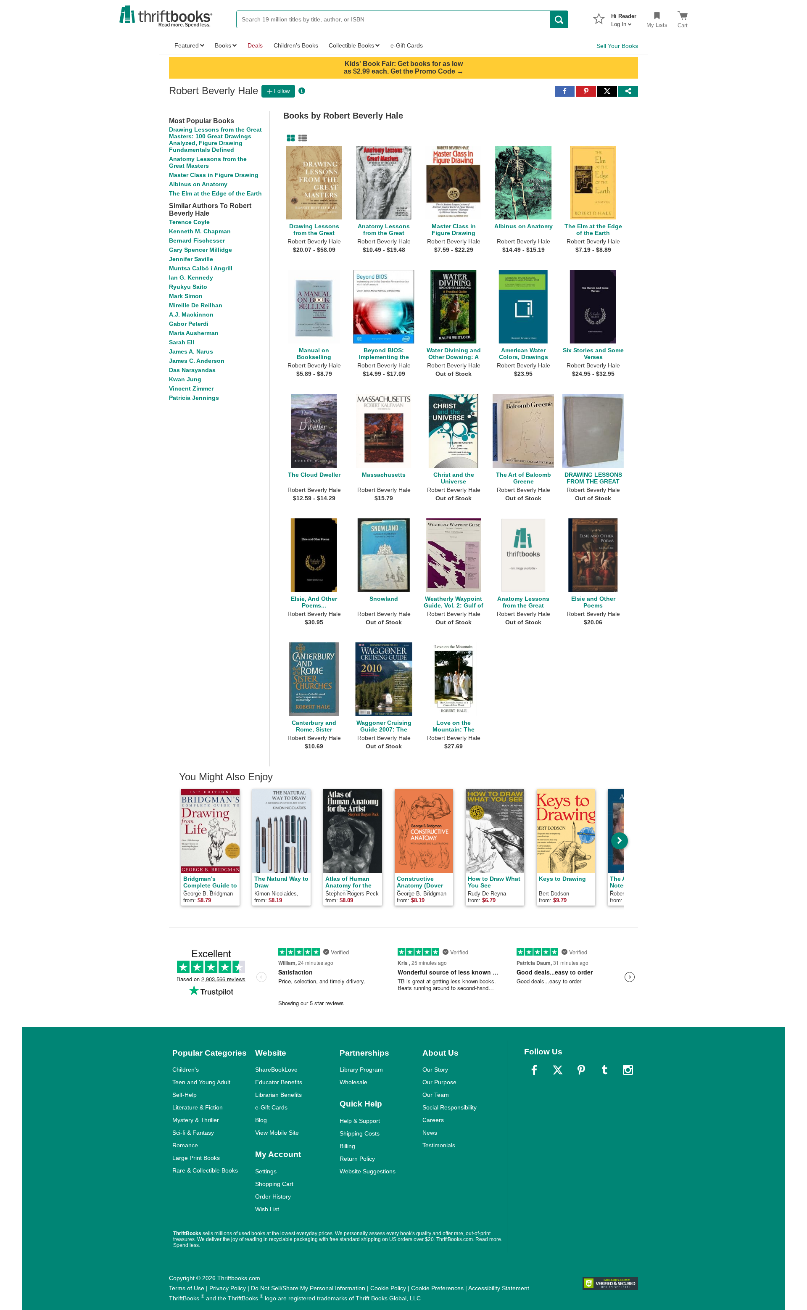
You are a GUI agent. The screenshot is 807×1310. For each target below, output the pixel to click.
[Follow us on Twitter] (558, 1070)
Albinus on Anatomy (198, 184)
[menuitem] (623, 17)
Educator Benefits (278, 1082)
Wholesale (353, 1082)
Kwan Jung (185, 379)
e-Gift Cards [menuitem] (406, 45)
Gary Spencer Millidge (200, 249)
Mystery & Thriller (195, 1120)
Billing (347, 1146)
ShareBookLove (276, 1069)
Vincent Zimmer (191, 388)
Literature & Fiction (197, 1107)
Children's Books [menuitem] (296, 45)
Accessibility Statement (498, 1288)
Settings (266, 1171)
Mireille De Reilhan (195, 305)
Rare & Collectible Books (205, 1170)
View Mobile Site (277, 1132)
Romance (185, 1145)
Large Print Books (196, 1157)
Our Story (435, 1069)
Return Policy (357, 1158)
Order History (273, 1196)
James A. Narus (191, 351)
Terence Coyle (189, 222)
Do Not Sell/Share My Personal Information (308, 1288)
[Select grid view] (289, 138)
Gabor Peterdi (188, 323)
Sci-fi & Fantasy (193, 1132)
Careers (433, 1120)
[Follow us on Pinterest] (581, 1070)
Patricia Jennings (194, 397)
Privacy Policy (227, 1288)
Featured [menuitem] (186, 45)
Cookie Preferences (437, 1288)
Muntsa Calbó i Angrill (200, 268)
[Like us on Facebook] (534, 1070)
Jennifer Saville (191, 259)
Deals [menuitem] (255, 45)
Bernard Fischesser (197, 240)
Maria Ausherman (194, 333)
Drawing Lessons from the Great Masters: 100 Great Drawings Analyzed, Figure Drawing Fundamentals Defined (215, 139)
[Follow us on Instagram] (628, 1070)
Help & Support (360, 1120)
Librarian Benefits (278, 1094)
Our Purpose (439, 1082)
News (429, 1132)
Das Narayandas (192, 370)
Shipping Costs (360, 1133)
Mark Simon (186, 296)
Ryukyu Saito (188, 286)
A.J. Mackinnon (191, 314)
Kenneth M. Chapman (200, 231)
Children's (185, 1069)
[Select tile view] (301, 138)
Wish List (267, 1209)
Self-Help (184, 1094)
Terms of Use (186, 1288)
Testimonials (438, 1145)
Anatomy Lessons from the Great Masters (208, 162)
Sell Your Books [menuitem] (617, 45)
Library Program (361, 1069)
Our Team (435, 1094)
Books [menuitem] (223, 45)
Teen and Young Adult (201, 1082)
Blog (261, 1120)
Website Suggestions (368, 1171)
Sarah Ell (181, 342)
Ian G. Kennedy (191, 277)
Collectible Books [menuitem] (351, 45)
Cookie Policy (388, 1288)
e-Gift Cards (271, 1107)
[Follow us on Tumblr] (604, 1070)
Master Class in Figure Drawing (213, 175)
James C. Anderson (196, 360)
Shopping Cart (274, 1184)
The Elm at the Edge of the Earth (215, 193)
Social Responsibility (449, 1107)
